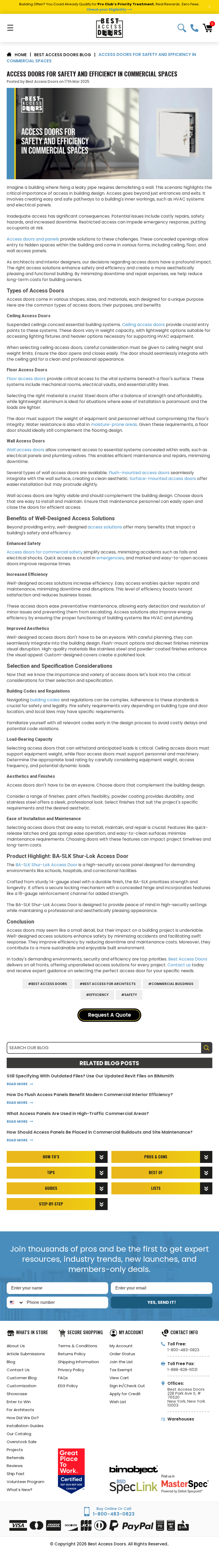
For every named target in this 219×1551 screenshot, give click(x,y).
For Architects (20, 1409)
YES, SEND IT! (161, 1302)
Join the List (121, 1362)
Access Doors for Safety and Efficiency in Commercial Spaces (92, 73)
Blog (11, 1362)
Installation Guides (25, 1425)
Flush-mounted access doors (139, 473)
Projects (15, 1449)
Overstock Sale (22, 1441)
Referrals (15, 1457)
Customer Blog (22, 1378)
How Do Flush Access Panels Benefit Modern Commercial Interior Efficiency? (90, 1094)
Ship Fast (16, 1473)
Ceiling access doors (143, 324)
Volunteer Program (25, 1481)
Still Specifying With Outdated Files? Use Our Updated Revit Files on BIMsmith (90, 1076)
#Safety (129, 994)
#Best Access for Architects (108, 984)
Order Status (122, 1354)
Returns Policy (71, 1354)
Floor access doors (26, 379)
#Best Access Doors (47, 984)
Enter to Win (19, 1402)
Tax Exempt (121, 1370)
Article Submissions (26, 1354)
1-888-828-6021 (182, 1369)
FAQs (63, 1378)
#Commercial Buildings (170, 984)
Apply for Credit (125, 1394)
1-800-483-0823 (194, 28)
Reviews (15, 1465)
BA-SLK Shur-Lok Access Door (46, 865)
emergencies (110, 558)
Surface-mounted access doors (163, 478)
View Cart (119, 1378)
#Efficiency (97, 994)
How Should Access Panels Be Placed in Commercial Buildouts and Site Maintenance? (100, 1132)
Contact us (179, 965)
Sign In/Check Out (127, 1386)
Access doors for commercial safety (45, 552)
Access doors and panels (33, 239)
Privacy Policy (71, 1370)
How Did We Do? (23, 1417)
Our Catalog (19, 1433)
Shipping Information (78, 1362)
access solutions (105, 527)
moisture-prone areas (114, 424)
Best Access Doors (187, 959)
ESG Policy (68, 1386)
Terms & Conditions (77, 1346)
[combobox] (15, 1302)
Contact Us (18, 1370)
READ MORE (17, 1083)
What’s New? (19, 1489)
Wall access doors (25, 450)
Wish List (118, 1402)
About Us (16, 1346)
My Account (121, 1346)
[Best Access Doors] (109, 28)
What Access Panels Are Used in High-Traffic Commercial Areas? (78, 1113)
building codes (45, 700)
